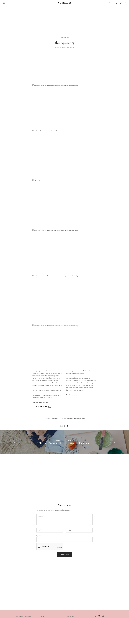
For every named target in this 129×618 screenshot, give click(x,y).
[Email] (102, 616)
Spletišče (39, 536)
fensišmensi (70, 419)
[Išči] (116, 3)
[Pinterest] (67, 426)
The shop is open (71, 395)
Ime (39, 530)
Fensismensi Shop (79, 419)
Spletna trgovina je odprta (40, 402)
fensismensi (60, 48)
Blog (15, 3)
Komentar (40, 516)
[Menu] (4, 2)
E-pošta (69, 530)
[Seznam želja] (121, 3)
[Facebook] (64, 426)
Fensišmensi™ (64, 38)
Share (49, 407)
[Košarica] (125, 3)
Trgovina (9, 3)
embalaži (51, 383)
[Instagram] (95, 616)
